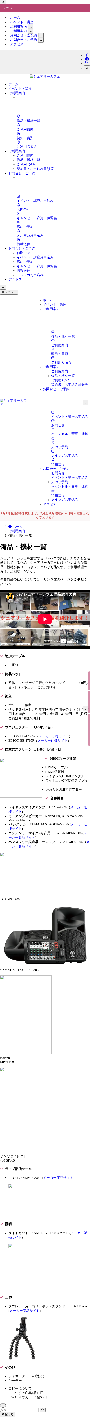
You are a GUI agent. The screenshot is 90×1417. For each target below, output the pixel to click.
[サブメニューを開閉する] (30, 26)
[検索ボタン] (3, 287)
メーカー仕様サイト (54, 736)
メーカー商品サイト (58, 1177)
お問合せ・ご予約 (23, 40)
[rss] (87, 63)
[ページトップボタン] (3, 1405)
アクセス (16, 44)
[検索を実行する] (43, 1410)
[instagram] (87, 59)
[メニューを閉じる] (3, 2)
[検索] (87, 68)
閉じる (8, 1414)
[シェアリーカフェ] (45, 76)
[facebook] (87, 55)
